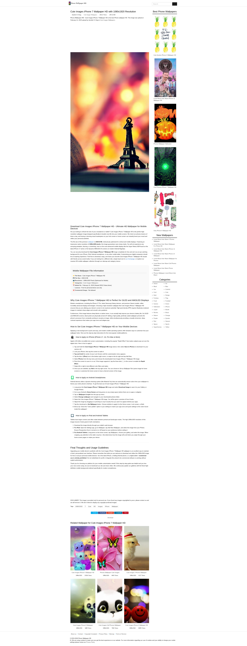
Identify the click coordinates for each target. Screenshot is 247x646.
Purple (156, 318)
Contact (80, 634)
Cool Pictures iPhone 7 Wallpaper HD (165, 187)
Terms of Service (121, 634)
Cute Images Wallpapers (90, 15)
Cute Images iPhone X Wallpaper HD (83, 572)
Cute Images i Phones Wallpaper (137, 572)
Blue (166, 286)
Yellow (167, 327)
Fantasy (156, 298)
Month (167, 309)
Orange (167, 315)
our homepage (130, 259)
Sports (167, 324)
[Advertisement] (109, 35)
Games (156, 304)
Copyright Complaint (91, 634)
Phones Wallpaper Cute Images (109, 572)
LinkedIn (118, 512)
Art (166, 283)
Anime (155, 283)
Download (110, 517)
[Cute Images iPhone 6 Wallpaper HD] (136, 601)
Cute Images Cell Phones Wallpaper (110, 625)
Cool (155, 292)
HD (95, 506)
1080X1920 (78, 506)
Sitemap (111, 634)
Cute (89, 506)
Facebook (102, 512)
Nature (156, 315)
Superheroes (158, 327)
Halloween (157, 306)
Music (167, 312)
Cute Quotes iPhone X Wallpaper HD (165, 55)
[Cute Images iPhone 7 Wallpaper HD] (109, 123)
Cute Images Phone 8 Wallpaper (83, 625)
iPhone (107, 506)
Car (155, 289)
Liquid (155, 309)
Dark (155, 295)
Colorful (167, 289)
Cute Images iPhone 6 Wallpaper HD (136, 625)
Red (155, 321)
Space (155, 324)
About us (73, 634)
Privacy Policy (103, 634)
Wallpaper (115, 506)
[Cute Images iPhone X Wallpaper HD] (82, 548)
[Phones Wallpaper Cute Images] (109, 548)
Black (155, 286)
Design (167, 295)
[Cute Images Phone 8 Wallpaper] (82, 601)
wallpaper (91, 242)
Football (167, 301)
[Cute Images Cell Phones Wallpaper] (109, 601)
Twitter (95, 512)
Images (100, 506)
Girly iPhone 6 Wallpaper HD (162, 230)
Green (167, 304)
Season (167, 321)
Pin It (126, 512)
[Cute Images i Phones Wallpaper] (136, 548)
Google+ (110, 512)
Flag (166, 298)
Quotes (167, 318)
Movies (156, 312)
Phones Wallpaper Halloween (162, 144)
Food (155, 301)
